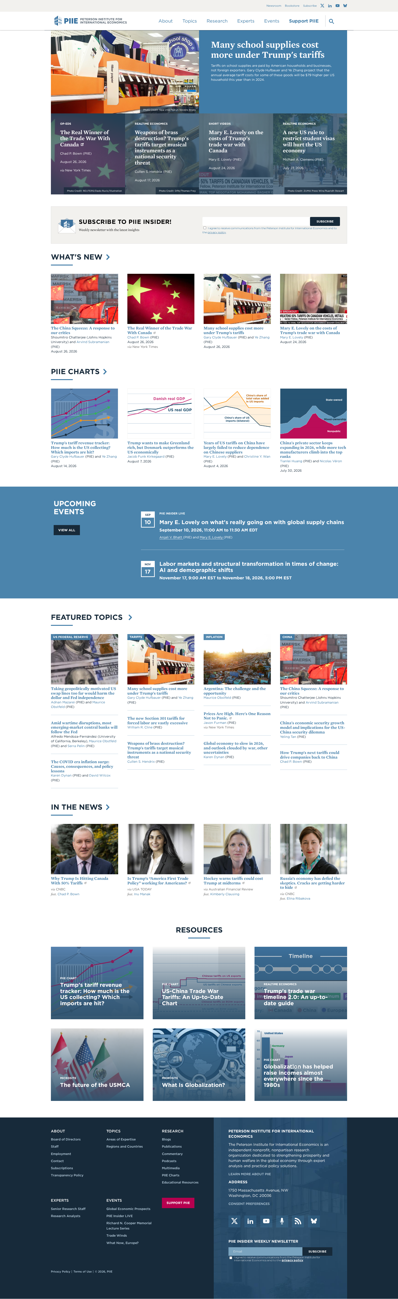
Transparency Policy (67, 1175)
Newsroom (273, 6)
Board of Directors (66, 1139)
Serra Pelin (76, 746)
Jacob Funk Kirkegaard (146, 456)
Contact (57, 1161)
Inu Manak (142, 894)
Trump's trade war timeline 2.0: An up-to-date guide (296, 997)
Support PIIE (304, 21)
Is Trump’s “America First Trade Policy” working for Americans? (157, 880)
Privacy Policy (60, 1271)
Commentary (172, 1154)
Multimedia (171, 1168)
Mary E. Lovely (221, 159)
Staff (55, 1146)
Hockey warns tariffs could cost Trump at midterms (233, 880)
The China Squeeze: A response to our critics (83, 330)
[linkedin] (250, 1221)
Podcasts (169, 1161)
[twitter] (234, 1221)
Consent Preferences (249, 1204)
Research (172, 1131)
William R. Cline (140, 727)
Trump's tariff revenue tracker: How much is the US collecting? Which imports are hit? (80, 447)
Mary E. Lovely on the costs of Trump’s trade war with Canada (236, 141)
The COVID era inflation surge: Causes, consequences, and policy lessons (82, 766)
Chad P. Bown (71, 153)
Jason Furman (215, 723)
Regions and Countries (124, 1146)
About (58, 1131)
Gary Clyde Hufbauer (221, 337)
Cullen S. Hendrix (149, 171)
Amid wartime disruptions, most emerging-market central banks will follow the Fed (84, 727)
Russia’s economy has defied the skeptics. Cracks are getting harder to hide (312, 883)
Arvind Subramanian (92, 342)
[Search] (331, 21)
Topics (113, 1131)
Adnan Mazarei (63, 702)
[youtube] (266, 1221)
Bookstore (292, 6)
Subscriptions (62, 1168)
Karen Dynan (62, 775)
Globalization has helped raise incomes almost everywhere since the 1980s (298, 1075)
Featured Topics (89, 617)
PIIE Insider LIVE (119, 1216)
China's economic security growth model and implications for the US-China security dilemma (312, 727)
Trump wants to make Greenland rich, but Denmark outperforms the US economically (160, 447)
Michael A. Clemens (299, 159)
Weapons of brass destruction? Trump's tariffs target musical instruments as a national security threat (162, 147)
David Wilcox (100, 775)
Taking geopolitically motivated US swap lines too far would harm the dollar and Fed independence (83, 693)
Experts (60, 1200)
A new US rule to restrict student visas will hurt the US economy (309, 141)
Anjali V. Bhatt (171, 537)
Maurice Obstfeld (102, 741)
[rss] (298, 1221)
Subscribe (310, 6)
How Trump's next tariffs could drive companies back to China (309, 754)
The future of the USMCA (95, 1085)
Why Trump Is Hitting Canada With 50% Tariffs (79, 880)
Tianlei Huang (291, 461)
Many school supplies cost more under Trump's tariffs (268, 49)
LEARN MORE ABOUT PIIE (249, 1174)
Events (271, 21)
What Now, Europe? (122, 1243)
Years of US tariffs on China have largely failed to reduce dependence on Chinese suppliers (236, 447)
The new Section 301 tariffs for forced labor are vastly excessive (157, 720)
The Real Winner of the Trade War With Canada (85, 138)
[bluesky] (314, 1221)
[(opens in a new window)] (322, 5)
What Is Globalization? (193, 1085)
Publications (172, 1146)
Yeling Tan (288, 737)
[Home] (90, 21)
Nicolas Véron (331, 461)
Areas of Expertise (121, 1139)
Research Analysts (65, 1216)
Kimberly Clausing (224, 894)
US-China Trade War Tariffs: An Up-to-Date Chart (192, 997)
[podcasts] (282, 1221)
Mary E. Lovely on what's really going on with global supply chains (251, 522)
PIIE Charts (76, 371)
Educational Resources (180, 1182)
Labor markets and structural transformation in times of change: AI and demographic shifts (248, 566)
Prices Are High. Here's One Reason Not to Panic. (237, 716)
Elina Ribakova (298, 898)
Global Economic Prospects (128, 1209)
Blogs (166, 1139)
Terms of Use (82, 1271)
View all (66, 530)
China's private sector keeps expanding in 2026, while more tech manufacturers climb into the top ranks (313, 449)
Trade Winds (116, 1235)
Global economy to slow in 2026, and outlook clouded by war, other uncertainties (236, 748)
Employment (61, 1154)
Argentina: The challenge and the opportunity (235, 691)
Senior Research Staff (68, 1209)
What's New (78, 256)
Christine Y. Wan (257, 456)
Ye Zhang (262, 337)
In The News (78, 806)
